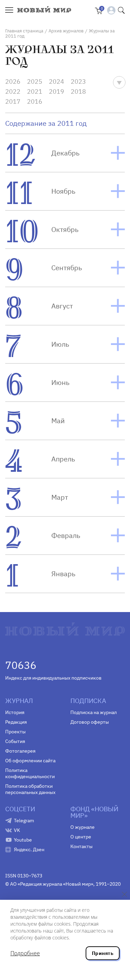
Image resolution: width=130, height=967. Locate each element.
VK (17, 830)
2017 (12, 101)
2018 (78, 91)
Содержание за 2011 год (46, 123)
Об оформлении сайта (30, 760)
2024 (56, 81)
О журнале (82, 827)
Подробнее (25, 953)
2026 (12, 81)
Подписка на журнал (93, 712)
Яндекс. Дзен (29, 849)
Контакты (81, 846)
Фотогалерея (20, 751)
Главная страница (24, 31)
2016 (34, 101)
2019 (56, 91)
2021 (34, 91)
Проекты (15, 732)
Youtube (23, 840)
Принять (102, 953)
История (14, 712)
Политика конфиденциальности (30, 773)
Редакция (16, 722)
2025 (34, 81)
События (15, 741)
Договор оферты (89, 722)
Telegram (24, 820)
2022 (12, 91)
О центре (80, 837)
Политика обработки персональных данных (30, 789)
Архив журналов (66, 31)
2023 (78, 81)
